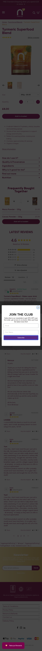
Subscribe (21, 337)
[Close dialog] (38, 307)
